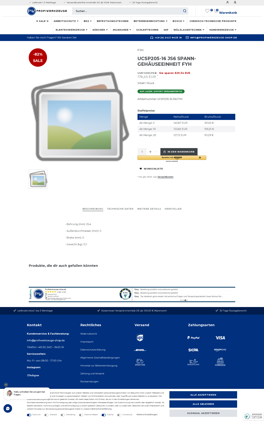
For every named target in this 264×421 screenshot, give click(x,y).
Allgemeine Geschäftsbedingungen (100, 357)
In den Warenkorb (181, 151)
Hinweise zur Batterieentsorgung (98, 365)
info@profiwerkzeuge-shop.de (213, 37)
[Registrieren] (235, 2)
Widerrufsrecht (88, 333)
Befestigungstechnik (113, 21)
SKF (166, 29)
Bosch (177, 21)
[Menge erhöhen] (150, 151)
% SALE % (42, 21)
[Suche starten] (184, 11)
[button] (172, 158)
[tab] (93, 209)
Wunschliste (153, 168)
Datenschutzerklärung (92, 349)
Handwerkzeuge (221, 29)
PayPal (110, 414)
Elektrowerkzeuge (70, 29)
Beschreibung (92, 208)
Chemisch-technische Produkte (213, 21)
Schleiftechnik (147, 29)
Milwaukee (121, 29)
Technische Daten (120, 208)
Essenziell (36, 414)
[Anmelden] (227, 2)
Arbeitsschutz (65, 21)
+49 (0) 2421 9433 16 (168, 37)
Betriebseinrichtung (149, 21)
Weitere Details (149, 208)
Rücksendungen (89, 381)
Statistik (53, 414)
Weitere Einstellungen (147, 414)
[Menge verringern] (156, 151)
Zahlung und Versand (92, 373)
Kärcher (99, 29)
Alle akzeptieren (203, 394)
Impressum (87, 341)
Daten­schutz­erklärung (101, 409)
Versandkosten (165, 177)
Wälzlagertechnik (188, 29)
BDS (86, 21)
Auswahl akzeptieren (203, 413)
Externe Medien (91, 414)
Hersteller (173, 208)
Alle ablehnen (203, 404)
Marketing (70, 414)
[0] (207, 11)
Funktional (127, 414)
